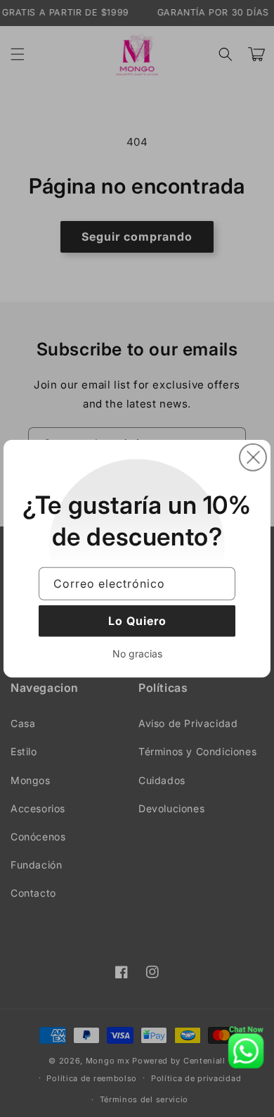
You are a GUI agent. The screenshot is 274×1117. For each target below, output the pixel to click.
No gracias (137, 654)
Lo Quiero (137, 621)
